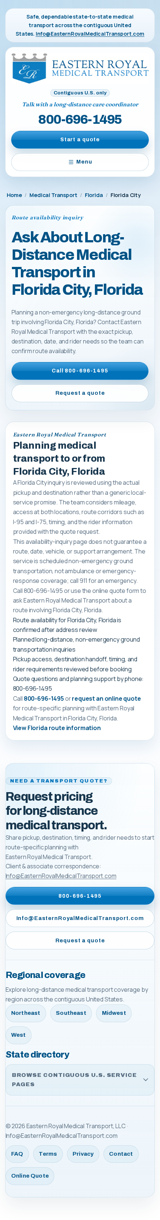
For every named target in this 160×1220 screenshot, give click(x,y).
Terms (48, 1154)
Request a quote (80, 393)
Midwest (114, 1013)
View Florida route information (57, 728)
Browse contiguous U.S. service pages (74, 1079)
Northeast (25, 1013)
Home (14, 195)
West (18, 1035)
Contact (121, 1154)
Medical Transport (53, 195)
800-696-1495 (79, 119)
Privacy (83, 1154)
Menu (84, 162)
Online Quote (30, 1176)
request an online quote (106, 698)
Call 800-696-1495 (80, 371)
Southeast (71, 1013)
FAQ (17, 1154)
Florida (94, 195)
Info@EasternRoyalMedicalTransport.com (90, 33)
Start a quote (80, 139)
